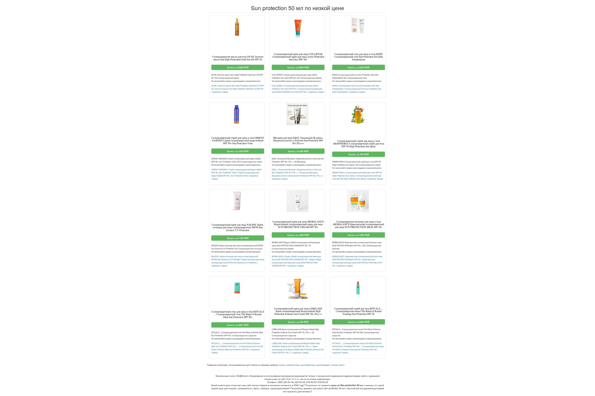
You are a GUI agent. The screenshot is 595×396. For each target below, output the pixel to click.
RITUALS (215, 343)
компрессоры (293, 364)
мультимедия (323, 364)
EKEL (274, 169)
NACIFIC (215, 256)
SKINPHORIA (338, 172)
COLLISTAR (277, 85)
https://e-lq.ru (292, 378)
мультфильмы (308, 364)
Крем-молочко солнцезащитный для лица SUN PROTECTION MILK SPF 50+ (357, 262)
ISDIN (334, 85)
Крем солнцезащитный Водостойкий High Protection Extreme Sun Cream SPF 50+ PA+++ (298, 349)
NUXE (214, 85)
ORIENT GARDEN (219, 169)
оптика (334, 364)
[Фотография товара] (237, 27)
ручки (282, 364)
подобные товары (220, 91)
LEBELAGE (277, 343)
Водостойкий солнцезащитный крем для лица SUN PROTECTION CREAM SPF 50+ (296, 262)
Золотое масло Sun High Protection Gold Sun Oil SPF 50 (239, 88)
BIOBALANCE (278, 256)
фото (341, 364)
